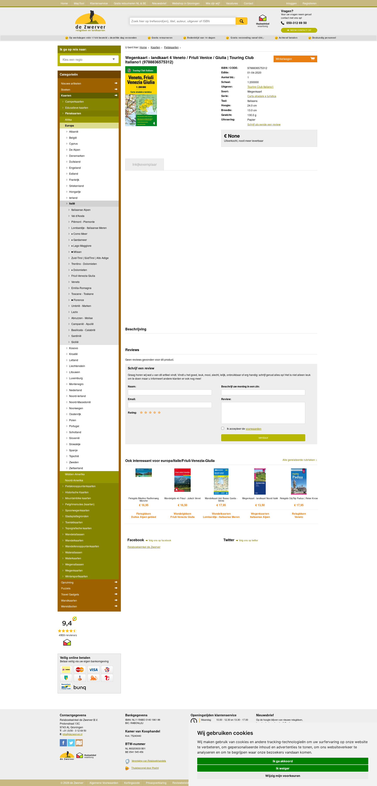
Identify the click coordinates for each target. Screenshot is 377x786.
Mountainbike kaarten (78, 498)
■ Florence (77, 300)
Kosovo (73, 348)
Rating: (132, 412)
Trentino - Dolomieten (84, 263)
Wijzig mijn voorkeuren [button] (282, 776)
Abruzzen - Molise (82, 318)
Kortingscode (132, 782)
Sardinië (76, 336)
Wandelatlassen (74, 534)
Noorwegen (76, 408)
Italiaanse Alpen (81, 209)
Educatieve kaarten (76, 107)
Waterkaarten (73, 558)
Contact (248, 3)
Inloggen (291, 3)
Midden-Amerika (75, 474)
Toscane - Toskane (82, 294)
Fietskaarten (73, 113)
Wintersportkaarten (76, 576)
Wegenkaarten (74, 570)
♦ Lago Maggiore (81, 245)
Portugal (74, 426)
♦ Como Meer (79, 233)
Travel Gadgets (70, 594)
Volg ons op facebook (160, 540)
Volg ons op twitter (248, 540)
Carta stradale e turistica (261, 96)
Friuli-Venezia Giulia (83, 275)
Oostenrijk (75, 414)
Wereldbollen (69, 606)
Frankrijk (74, 179)
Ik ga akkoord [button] (283, 761)
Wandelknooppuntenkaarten (82, 546)
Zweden (74, 462)
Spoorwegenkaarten (77, 510)
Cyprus (73, 143)
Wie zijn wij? (213, 3)
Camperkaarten (74, 101)
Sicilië (75, 342)
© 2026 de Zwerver (72, 782)
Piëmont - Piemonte (83, 221)
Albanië (73, 131)
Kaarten (66, 95)
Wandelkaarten (74, 540)
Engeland (75, 167)
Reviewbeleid (180, 782)
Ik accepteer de (244, 428)
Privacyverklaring (156, 782)
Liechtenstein (77, 366)
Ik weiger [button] (283, 768)
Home (64, 3)
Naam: (132, 386)
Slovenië (74, 438)
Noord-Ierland (77, 396)
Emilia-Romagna (81, 288)
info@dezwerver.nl (72, 734)
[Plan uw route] (79, 742)
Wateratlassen (73, 552)
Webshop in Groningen (186, 3)
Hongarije (75, 191)
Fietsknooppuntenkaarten (80, 486)
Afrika (68, 119)
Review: (226, 399)
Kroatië (73, 354)
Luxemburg (76, 378)
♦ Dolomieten (79, 270)
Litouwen (74, 372)
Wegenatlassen (74, 564)
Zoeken (241, 21)
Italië (72, 203)
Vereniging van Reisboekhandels (149, 760)
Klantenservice (99, 3)
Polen (72, 420)
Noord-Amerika (74, 480)
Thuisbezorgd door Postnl (145, 767)
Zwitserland (76, 468)
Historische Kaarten (77, 492)
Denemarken (77, 155)
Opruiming (67, 582)
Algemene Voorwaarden (103, 782)
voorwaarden (253, 428)
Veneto (75, 282)
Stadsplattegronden (77, 516)
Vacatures (232, 3)
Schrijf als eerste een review (264, 124)
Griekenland (76, 186)
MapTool (79, 3)
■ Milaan (76, 252)
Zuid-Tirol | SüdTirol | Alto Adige (90, 258)
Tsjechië (74, 456)
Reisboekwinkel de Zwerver (143, 547)
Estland (73, 173)
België (73, 137)
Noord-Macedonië (80, 402)
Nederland (75, 390)
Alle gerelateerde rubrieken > (300, 459)
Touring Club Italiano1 (260, 86)
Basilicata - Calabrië (83, 330)
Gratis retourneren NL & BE (130, 3)
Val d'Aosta (77, 216)
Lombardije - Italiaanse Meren (89, 228)
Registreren (310, 3)
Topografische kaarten (78, 528)
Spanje (73, 450)
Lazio (74, 312)
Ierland (73, 197)
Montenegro (76, 384)
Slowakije (75, 444)
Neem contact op (300, 30)
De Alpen (74, 149)
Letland (73, 360)
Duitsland (75, 161)
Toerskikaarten (74, 522)
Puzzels (65, 588)
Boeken (65, 89)
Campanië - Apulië (82, 324)
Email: (132, 399)
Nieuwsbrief (159, 3)
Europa (69, 125)
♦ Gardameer (79, 240)
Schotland (75, 432)
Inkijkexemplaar (144, 164)
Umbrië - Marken (81, 306)
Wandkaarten (69, 600)
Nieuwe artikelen (71, 83)
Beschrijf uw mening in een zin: (240, 386)
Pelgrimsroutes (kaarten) (79, 504)
